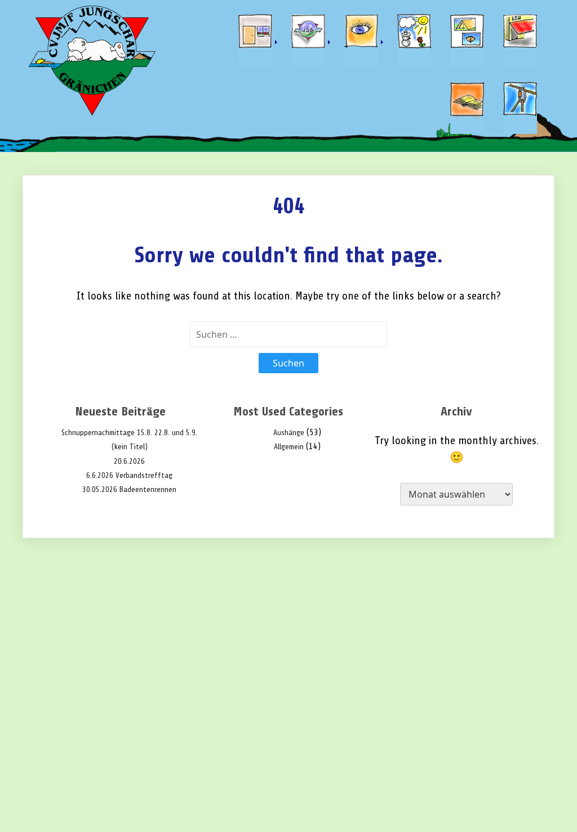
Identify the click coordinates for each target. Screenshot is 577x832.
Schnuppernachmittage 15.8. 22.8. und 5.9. (129, 432)
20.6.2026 (129, 461)
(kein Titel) (130, 446)
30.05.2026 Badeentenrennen (129, 489)
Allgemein (289, 446)
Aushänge (288, 432)
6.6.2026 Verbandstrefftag (129, 475)
